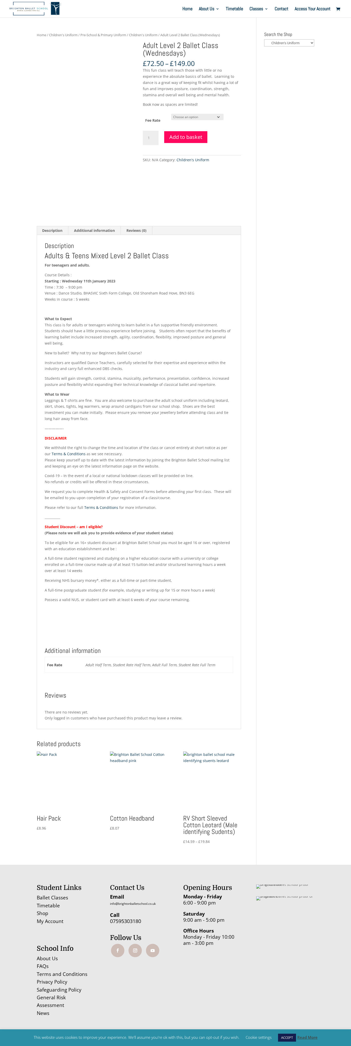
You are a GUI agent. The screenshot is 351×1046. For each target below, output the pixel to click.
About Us (206, 9)
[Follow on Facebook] (117, 950)
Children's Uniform (63, 35)
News (43, 1013)
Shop (42, 913)
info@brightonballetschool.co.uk (133, 903)
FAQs (43, 966)
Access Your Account (312, 9)
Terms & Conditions (69, 453)
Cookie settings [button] (259, 1037)
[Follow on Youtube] (152, 950)
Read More (307, 1037)
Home (187, 9)
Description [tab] (52, 230)
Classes (256, 9)
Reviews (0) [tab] (136, 230)
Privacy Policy (52, 981)
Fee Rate (152, 120)
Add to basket (185, 137)
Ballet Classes (52, 897)
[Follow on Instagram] (135, 950)
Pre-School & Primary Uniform (103, 35)
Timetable (234, 9)
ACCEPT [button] (287, 1037)
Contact (281, 9)
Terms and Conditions (62, 974)
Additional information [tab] (94, 230)
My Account (50, 921)
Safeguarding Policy (59, 989)
